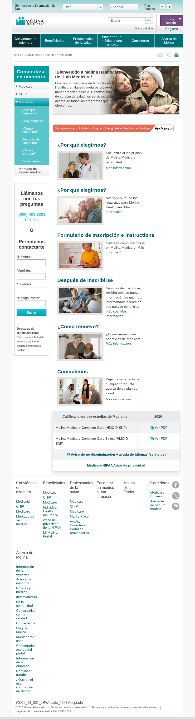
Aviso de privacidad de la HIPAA (52, 523)
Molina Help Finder (129, 487)
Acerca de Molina (169, 40)
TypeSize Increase (169, 7)
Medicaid (25, 86)
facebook (176, 486)
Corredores (140, 40)
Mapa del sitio (144, 28)
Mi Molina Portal (50, 534)
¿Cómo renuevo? (29, 151)
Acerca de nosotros (23, 581)
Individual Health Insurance (50, 511)
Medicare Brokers (157, 494)
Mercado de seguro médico (30, 170)
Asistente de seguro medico (158, 505)
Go (149, 20)
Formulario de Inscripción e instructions (105, 235)
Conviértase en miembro (26, 40)
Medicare (26, 102)
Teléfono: (25, 284)
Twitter (176, 497)
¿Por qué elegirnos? (29, 111)
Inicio (18, 54)
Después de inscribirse (31, 141)
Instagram (176, 508)
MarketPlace (79, 516)
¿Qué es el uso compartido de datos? (24, 685)
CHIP (23, 94)
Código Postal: (29, 298)
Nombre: (24, 257)
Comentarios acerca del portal (25, 649)
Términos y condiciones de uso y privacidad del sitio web (124, 707)
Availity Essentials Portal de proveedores (79, 527)
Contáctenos (31, 161)
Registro (171, 29)
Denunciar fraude (24, 673)
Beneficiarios (54, 40)
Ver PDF (161, 428)
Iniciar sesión (171, 20)
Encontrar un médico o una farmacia (112, 40)
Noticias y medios (23, 590)
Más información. (119, 168)
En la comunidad (24, 603)
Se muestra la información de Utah (35, 7)
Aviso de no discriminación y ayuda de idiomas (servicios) (118, 454)
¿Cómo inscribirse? (30, 130)
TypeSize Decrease (162, 7)
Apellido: (24, 270)
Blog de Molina (22, 630)
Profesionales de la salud (83, 40)
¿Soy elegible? (33, 121)
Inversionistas (26, 597)
